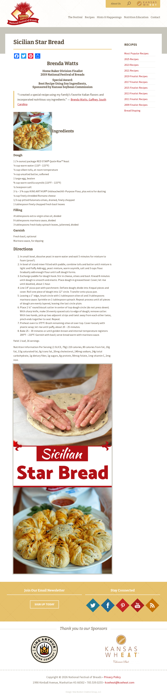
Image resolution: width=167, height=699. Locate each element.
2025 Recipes (131, 59)
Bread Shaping (132, 110)
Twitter (93, 605)
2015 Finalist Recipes (136, 87)
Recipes (90, 17)
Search (128, 3)
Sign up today (44, 604)
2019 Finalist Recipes (136, 76)
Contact (155, 17)
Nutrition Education (136, 17)
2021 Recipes (131, 70)
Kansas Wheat (147, 3)
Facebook (108, 605)
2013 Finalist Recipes (136, 93)
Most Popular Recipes (136, 53)
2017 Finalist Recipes (136, 82)
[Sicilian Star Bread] (32, 131)
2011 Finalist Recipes (136, 99)
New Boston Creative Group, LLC (87, 692)
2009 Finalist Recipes (136, 104)
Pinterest (123, 605)
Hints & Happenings (109, 17)
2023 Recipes (131, 64)
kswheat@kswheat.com (119, 682)
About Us (116, 3)
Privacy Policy (112, 677)
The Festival (75, 17)
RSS (152, 605)
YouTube (137, 605)
